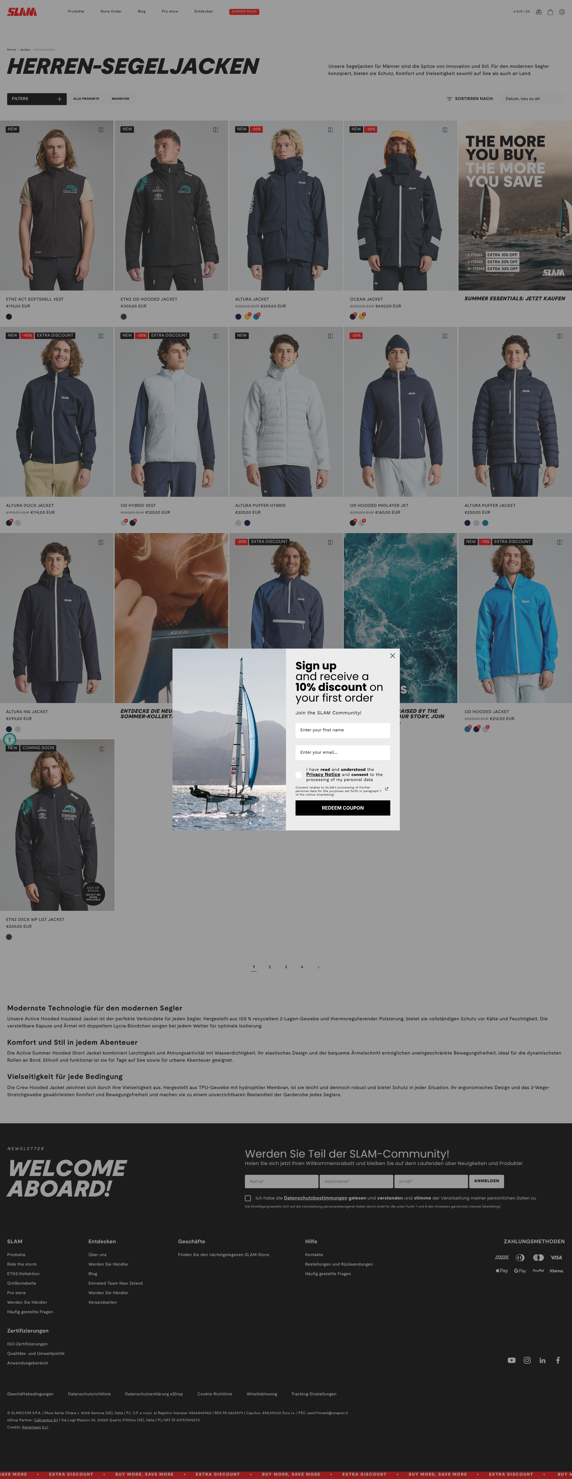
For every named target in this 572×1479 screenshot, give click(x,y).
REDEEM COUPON (343, 808)
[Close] (393, 656)
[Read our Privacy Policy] (386, 788)
